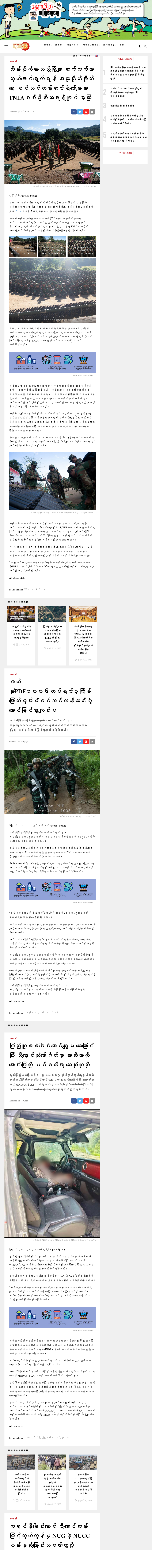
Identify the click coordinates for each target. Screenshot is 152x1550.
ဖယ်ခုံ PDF (30, 1013)
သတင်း (46, 45)
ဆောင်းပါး (58, 45)
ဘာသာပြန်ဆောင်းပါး (90, 45)
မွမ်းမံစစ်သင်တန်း (47, 1013)
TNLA (18, 211)
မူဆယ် (64, 1438)
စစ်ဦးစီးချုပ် (38, 589)
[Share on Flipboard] (86, 111)
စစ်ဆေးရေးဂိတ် (31, 1438)
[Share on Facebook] (74, 111)
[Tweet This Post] (80, 111)
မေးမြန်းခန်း (108, 45)
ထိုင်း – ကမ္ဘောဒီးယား (81, 56)
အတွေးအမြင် (72, 45)
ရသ (121, 45)
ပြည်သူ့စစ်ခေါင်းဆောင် (49, 1438)
